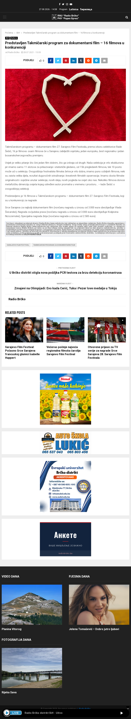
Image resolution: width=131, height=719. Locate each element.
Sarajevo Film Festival (18, 245)
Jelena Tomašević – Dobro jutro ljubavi (94, 629)
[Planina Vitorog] (32, 605)
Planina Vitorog (11, 629)
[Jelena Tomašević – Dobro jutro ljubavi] (99, 605)
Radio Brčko (13, 52)
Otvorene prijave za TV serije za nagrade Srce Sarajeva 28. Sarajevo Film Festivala (105, 352)
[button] (121, 713)
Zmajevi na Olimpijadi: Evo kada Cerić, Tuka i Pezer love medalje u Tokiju (65, 288)
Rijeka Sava (9, 692)
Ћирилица (86, 9)
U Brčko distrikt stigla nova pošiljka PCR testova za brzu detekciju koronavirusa (65, 272)
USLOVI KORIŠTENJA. (33, 234)
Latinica (73, 9)
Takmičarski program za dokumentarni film (54, 245)
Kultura (14, 38)
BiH (7, 38)
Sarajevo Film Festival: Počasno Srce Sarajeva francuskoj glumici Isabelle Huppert (22, 352)
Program (63, 9)
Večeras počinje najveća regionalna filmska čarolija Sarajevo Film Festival (64, 350)
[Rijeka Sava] (32, 668)
